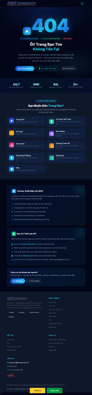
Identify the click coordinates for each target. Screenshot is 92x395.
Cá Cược (52, 306)
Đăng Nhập (35, 281)
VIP (50, 320)
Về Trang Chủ (26, 68)
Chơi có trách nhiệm (14, 346)
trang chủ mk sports (28, 244)
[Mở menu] (82, 3)
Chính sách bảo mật (56, 343)
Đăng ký (51, 346)
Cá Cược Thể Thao (48, 68)
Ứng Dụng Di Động (55, 323)
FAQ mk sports (28, 256)
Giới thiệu (10, 339)
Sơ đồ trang (11, 350)
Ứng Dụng (52, 327)
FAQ (8, 343)
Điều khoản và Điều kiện (57, 339)
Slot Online (69, 68)
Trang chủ (52, 302)
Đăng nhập (52, 350)
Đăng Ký (19, 281)
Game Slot (52, 316)
